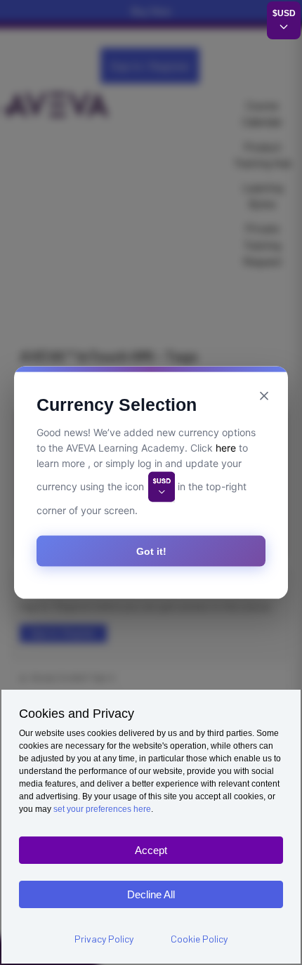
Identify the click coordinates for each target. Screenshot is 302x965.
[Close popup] (264, 396)
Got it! (151, 550)
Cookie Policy (199, 939)
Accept (151, 850)
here (226, 448)
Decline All (151, 894)
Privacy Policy (103, 939)
